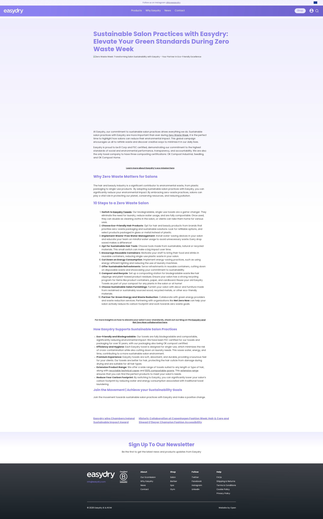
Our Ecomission (148, 477)
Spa (172, 485)
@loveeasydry (173, 3)
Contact (180, 11)
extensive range (189, 371)
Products (136, 11)
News (168, 11)
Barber (173, 481)
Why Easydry (153, 11)
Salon (173, 477)
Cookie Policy (223, 489)
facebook (197, 481)
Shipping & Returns (226, 481)
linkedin (195, 489)
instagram (197, 485)
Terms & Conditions (226, 485)
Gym (172, 489)
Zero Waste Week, (179, 135)
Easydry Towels (122, 212)
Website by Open (227, 508)
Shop (300, 11)
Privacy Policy (223, 494)
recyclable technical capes (124, 371)
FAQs (219, 477)
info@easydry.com (96, 482)
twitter (195, 477)
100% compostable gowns (159, 371)
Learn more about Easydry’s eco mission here (150, 168)
